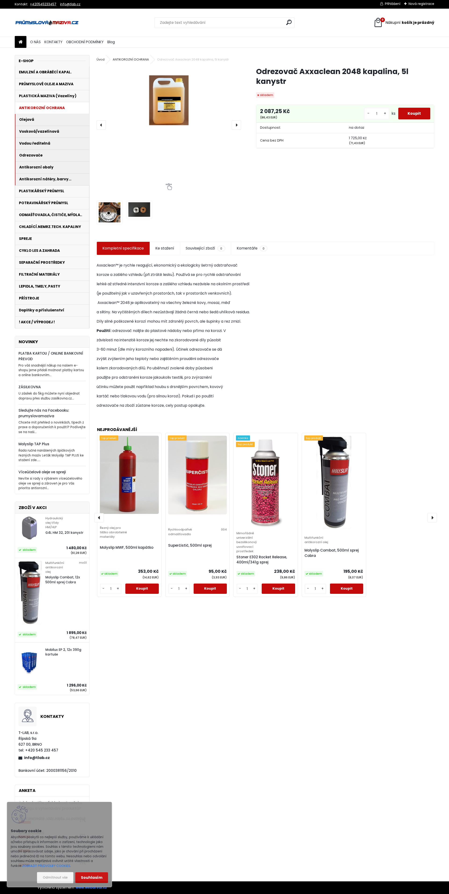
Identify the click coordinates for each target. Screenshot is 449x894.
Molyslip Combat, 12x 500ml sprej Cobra (62, 579)
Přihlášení (392, 3)
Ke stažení (164, 248)
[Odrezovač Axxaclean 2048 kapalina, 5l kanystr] (169, 100)
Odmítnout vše (55, 877)
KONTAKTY (53, 41)
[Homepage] (20, 42)
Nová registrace (421, 3)
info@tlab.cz (70, 4)
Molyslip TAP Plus (33, 444)
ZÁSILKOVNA (29, 387)
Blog (111, 41)
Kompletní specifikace (123, 248)
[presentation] (101, 125)
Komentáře (250, 248)
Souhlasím (91, 877)
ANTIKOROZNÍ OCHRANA (131, 59)
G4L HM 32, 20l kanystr (64, 533)
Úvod (101, 59)
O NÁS (35, 41)
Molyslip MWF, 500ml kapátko (126, 547)
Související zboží (204, 248)
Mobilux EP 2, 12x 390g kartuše (63, 652)
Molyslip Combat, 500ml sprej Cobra (331, 553)
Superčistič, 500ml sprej (190, 545)
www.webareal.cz (91, 887)
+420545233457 (43, 4)
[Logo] (47, 22)
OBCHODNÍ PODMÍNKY (85, 41)
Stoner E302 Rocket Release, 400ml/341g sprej (261, 560)
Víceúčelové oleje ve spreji (42, 472)
